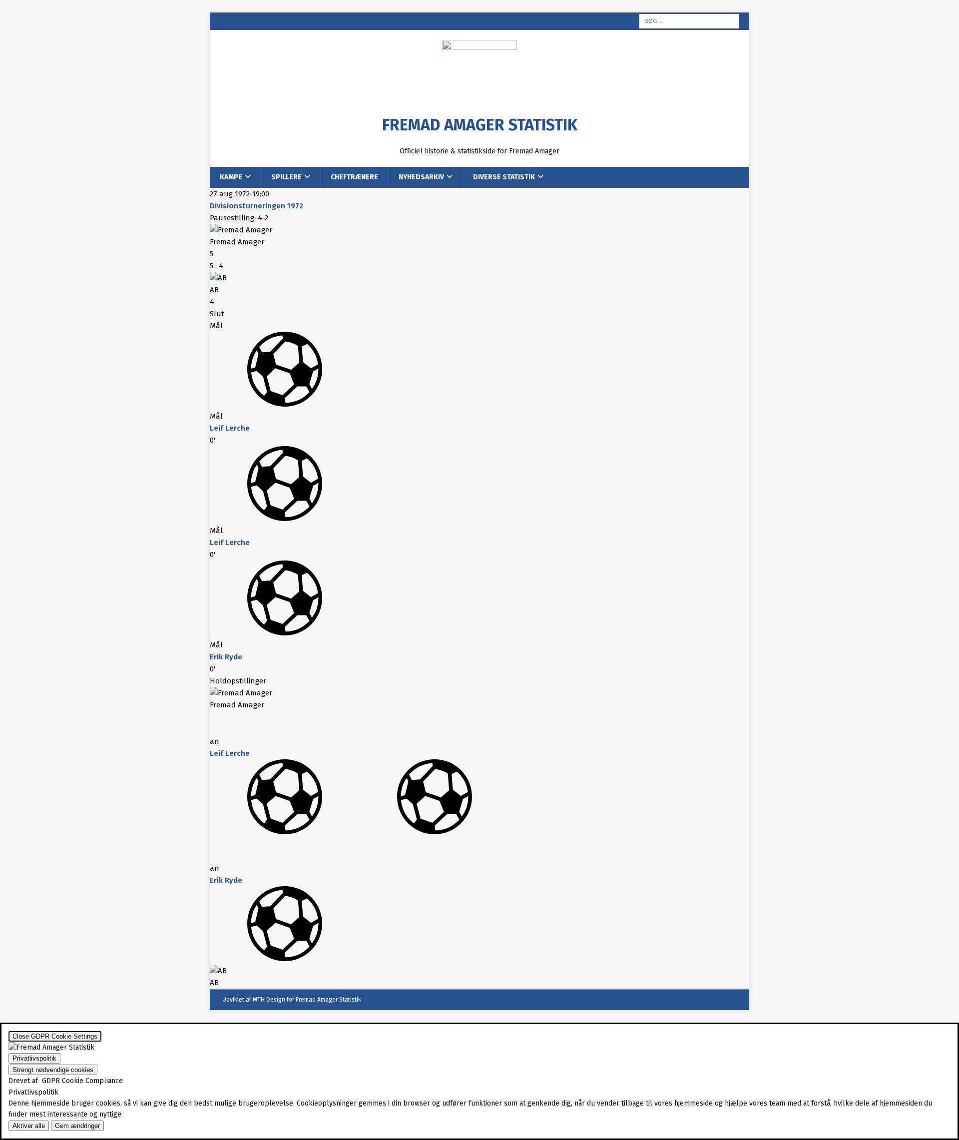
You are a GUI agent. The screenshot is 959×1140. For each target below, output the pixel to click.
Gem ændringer (77, 1126)
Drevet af (65, 1081)
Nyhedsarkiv (421, 177)
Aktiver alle (28, 1126)
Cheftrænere (354, 177)
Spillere (286, 177)
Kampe (231, 177)
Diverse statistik (504, 177)
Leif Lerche (230, 428)
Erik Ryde (226, 656)
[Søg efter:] (689, 20)
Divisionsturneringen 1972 (256, 205)
